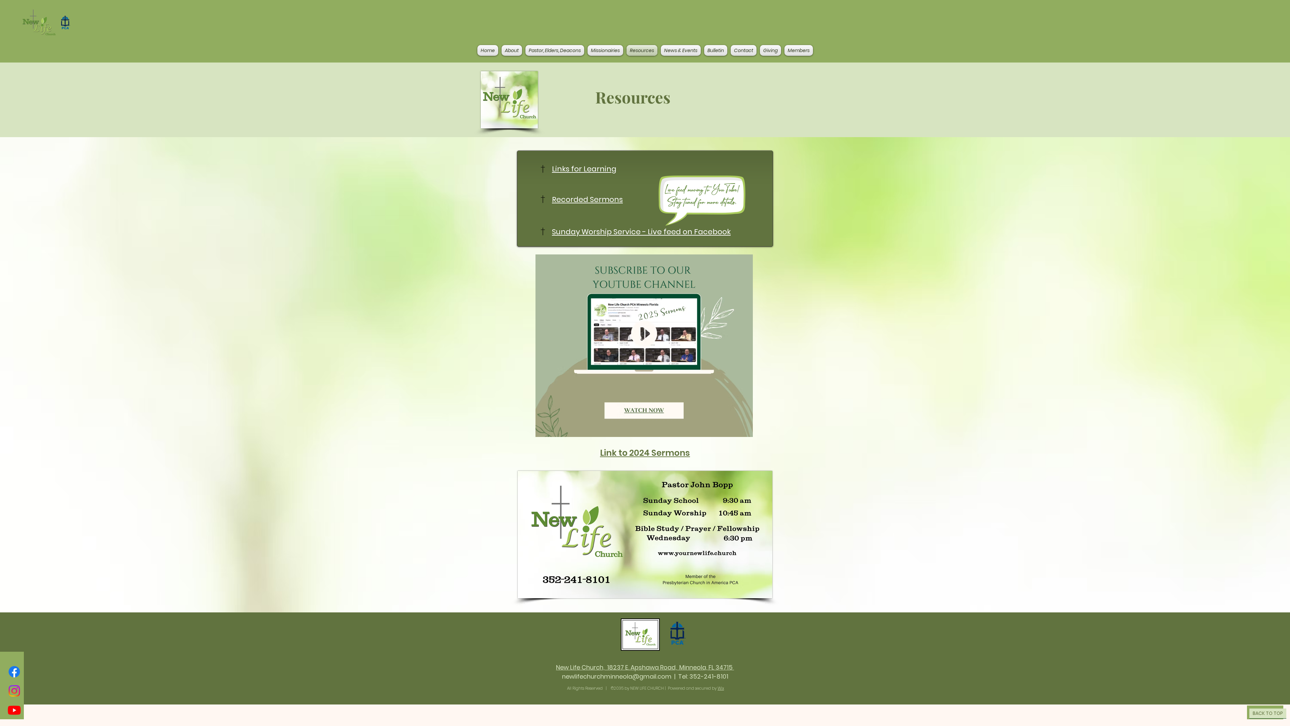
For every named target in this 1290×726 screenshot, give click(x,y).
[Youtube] (14, 710)
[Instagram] (14, 690)
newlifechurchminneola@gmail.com (617, 676)
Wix (721, 688)
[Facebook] (14, 671)
